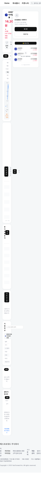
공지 (7, 404)
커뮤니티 (25, 3)
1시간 (6, 69)
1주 (7, 75)
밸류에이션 (10, 171)
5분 (7, 66)
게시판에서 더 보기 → (6, 431)
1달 (7, 78)
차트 (6, 56)
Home (6, 3)
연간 (14, 171)
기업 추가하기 (26, 65)
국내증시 (16, 3)
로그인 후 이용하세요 (25, 56)
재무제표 (6, 171)
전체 (6, 369)
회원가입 (25, 34)
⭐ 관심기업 (26, 43)
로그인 (25, 29)
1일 (7, 72)
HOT (6, 400)
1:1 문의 (28, 452)
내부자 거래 (6, 297)
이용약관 (0, 452)
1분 (7, 62)
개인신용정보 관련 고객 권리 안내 (18, 452)
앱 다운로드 (39, 452)
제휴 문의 (33, 452)
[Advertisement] (20, 144)
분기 (19, 171)
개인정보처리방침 (7, 452)
